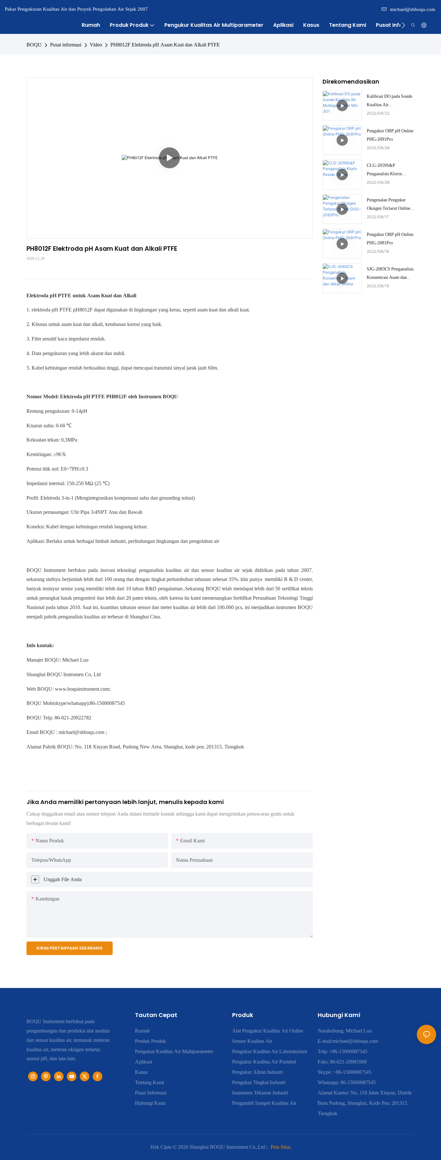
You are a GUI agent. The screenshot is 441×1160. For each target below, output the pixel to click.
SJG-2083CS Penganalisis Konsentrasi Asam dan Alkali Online (390, 273)
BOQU (34, 45)
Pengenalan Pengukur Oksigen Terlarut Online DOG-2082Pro (388, 204)
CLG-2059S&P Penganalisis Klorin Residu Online (384, 170)
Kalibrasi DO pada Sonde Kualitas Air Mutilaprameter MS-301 (389, 101)
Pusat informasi (65, 45)
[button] (403, 25)
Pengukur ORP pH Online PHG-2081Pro (390, 238)
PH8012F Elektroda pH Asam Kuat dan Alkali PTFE (165, 45)
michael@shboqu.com (412, 9)
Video (96, 45)
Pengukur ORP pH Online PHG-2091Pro (390, 134)
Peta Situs (281, 1147)
